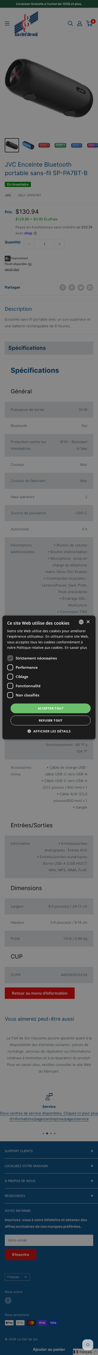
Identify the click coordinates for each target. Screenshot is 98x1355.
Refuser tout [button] (51, 720)
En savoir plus (76, 647)
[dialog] (49, 677)
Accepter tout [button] (51, 708)
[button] (49, 731)
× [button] (88, 621)
